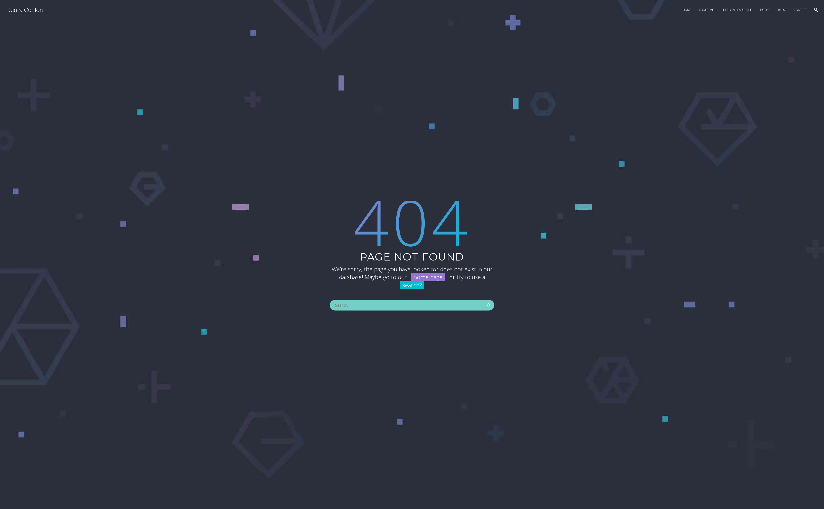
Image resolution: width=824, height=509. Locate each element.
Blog (782, 10)
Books (765, 10)
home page (428, 277)
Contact (800, 10)
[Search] (815, 9)
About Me (706, 10)
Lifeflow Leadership (737, 10)
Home (687, 10)
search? (412, 285)
